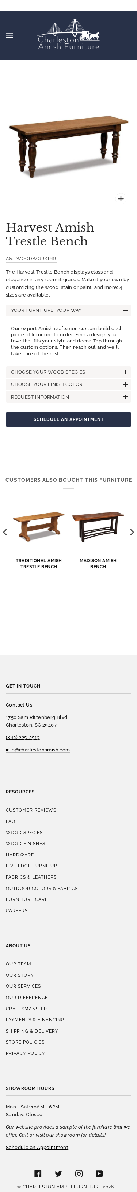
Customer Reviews (31, 810)
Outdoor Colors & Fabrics (42, 888)
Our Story (20, 975)
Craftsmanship (26, 1008)
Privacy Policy (25, 1053)
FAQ (10, 821)
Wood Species (24, 832)
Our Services (23, 986)
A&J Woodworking (31, 258)
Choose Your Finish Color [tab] (47, 384)
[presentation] (5, 532)
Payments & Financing (35, 1019)
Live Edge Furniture (33, 865)
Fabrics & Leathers (31, 877)
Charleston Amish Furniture (62, 1186)
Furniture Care (27, 899)
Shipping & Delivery (32, 1031)
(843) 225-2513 (23, 737)
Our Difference (27, 997)
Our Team (18, 964)
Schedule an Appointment (69, 419)
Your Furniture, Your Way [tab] (46, 310)
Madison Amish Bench (98, 563)
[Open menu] (17, 35)
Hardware (20, 855)
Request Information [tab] (40, 397)
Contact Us (19, 705)
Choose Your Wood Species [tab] (48, 372)
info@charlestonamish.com (38, 749)
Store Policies (25, 1042)
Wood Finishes (25, 843)
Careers (17, 910)
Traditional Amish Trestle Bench (39, 563)
